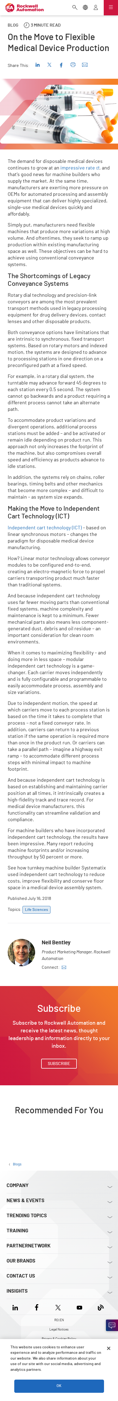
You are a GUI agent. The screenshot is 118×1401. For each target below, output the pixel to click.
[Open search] (74, 8)
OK (59, 1386)
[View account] (95, 8)
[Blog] (101, 1307)
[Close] (108, 1348)
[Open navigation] (111, 7)
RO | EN (59, 1320)
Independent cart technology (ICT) (45, 528)
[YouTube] (79, 1307)
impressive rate (77, 168)
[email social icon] (64, 967)
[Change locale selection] (85, 8)
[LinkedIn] (16, 1307)
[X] (58, 1307)
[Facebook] (37, 1307)
